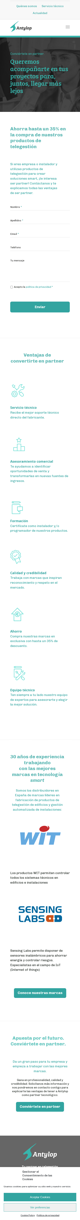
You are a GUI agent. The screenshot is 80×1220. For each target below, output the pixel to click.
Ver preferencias (40, 1207)
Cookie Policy (28, 1215)
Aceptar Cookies (40, 1197)
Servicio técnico (53, 6)
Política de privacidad (48, 1215)
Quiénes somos (26, 6)
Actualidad (40, 13)
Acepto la (33, 286)
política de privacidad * (39, 286)
